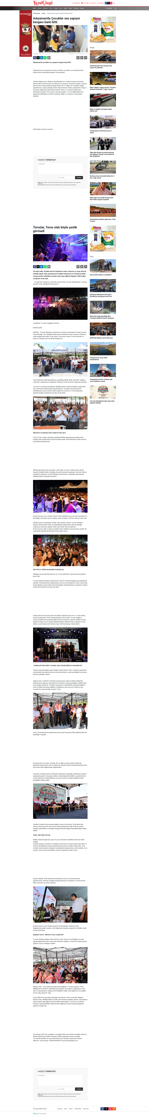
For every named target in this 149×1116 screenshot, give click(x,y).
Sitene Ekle (86, 1108)
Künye (65, 1108)
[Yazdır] (48, 57)
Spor (60, 8)
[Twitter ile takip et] (108, 3)
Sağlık (65, 8)
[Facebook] (34, 57)
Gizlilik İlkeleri (78, 1108)
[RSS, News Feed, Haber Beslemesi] (114, 1108)
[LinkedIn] (41, 57)
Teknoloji (76, 8)
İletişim (71, 1108)
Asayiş (82, 8)
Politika (56, 8)
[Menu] (115, 8)
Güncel (39, 8)
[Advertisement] (60, 110)
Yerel (50, 8)
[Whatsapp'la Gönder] (45, 57)
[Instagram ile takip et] (111, 3)
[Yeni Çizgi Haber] (43, 3)
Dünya (34, 8)
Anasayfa (37, 13)
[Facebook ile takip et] (106, 3)
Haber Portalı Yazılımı (41, 1113)
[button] (78, 57)
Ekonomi (45, 8)
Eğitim (70, 8)
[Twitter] (38, 57)
